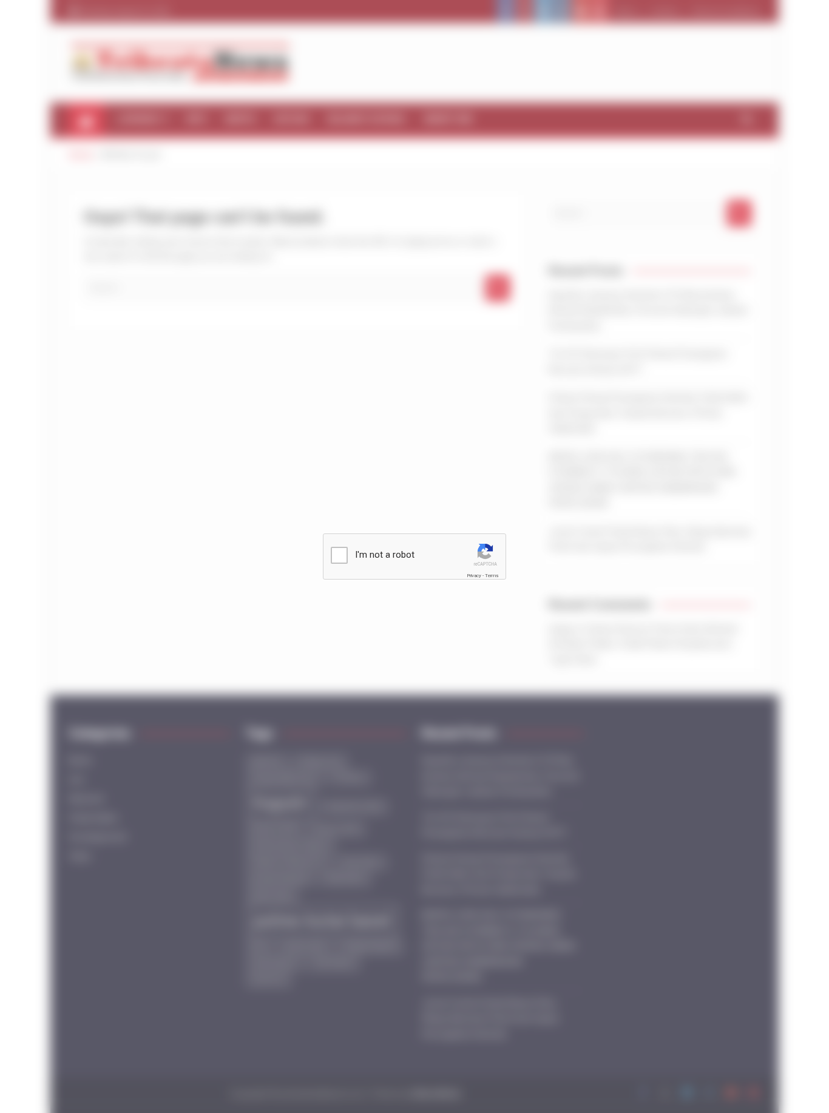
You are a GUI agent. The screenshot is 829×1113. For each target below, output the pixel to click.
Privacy (474, 575)
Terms (491, 575)
